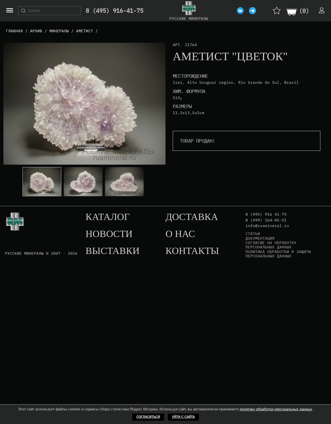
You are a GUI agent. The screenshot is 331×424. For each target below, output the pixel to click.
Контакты (192, 251)
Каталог (108, 217)
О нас (180, 234)
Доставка (192, 217)
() (304, 11)
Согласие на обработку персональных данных (270, 244)
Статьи (252, 233)
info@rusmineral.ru (267, 225)
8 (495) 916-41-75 (114, 10)
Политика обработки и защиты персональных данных (278, 253)
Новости (109, 234)
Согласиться (148, 417)
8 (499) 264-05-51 (266, 220)
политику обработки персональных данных (276, 409)
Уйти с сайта (183, 417)
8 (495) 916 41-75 (266, 214)
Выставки (113, 251)
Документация (260, 238)
